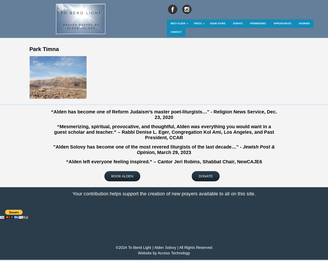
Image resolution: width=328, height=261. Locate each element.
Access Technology (174, 253)
